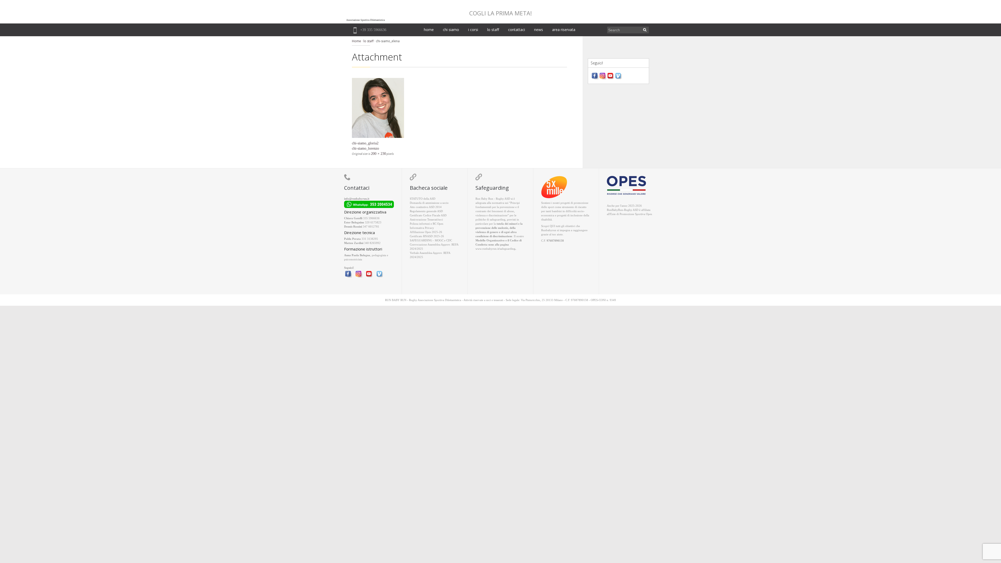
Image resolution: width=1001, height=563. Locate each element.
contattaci (516, 29)
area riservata (563, 29)
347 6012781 (371, 226)
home (429, 29)
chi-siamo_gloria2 (365, 143)
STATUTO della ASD (422, 198)
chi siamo (451, 29)
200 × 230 (378, 154)
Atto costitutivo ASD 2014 (426, 207)
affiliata (645, 209)
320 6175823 (373, 222)
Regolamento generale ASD (426, 211)
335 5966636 (371, 218)
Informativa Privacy (422, 227)
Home (356, 41)
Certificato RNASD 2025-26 (427, 236)
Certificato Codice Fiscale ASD (428, 215)
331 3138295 (370, 238)
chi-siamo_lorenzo (365, 148)
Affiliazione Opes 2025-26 (426, 232)
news (538, 29)
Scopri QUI (548, 226)
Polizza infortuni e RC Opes (426, 223)
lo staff (493, 29)
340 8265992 (372, 242)
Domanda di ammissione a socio (429, 202)
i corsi (473, 29)
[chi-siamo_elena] (459, 108)
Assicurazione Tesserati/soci (426, 219)
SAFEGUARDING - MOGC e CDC (431, 240)
